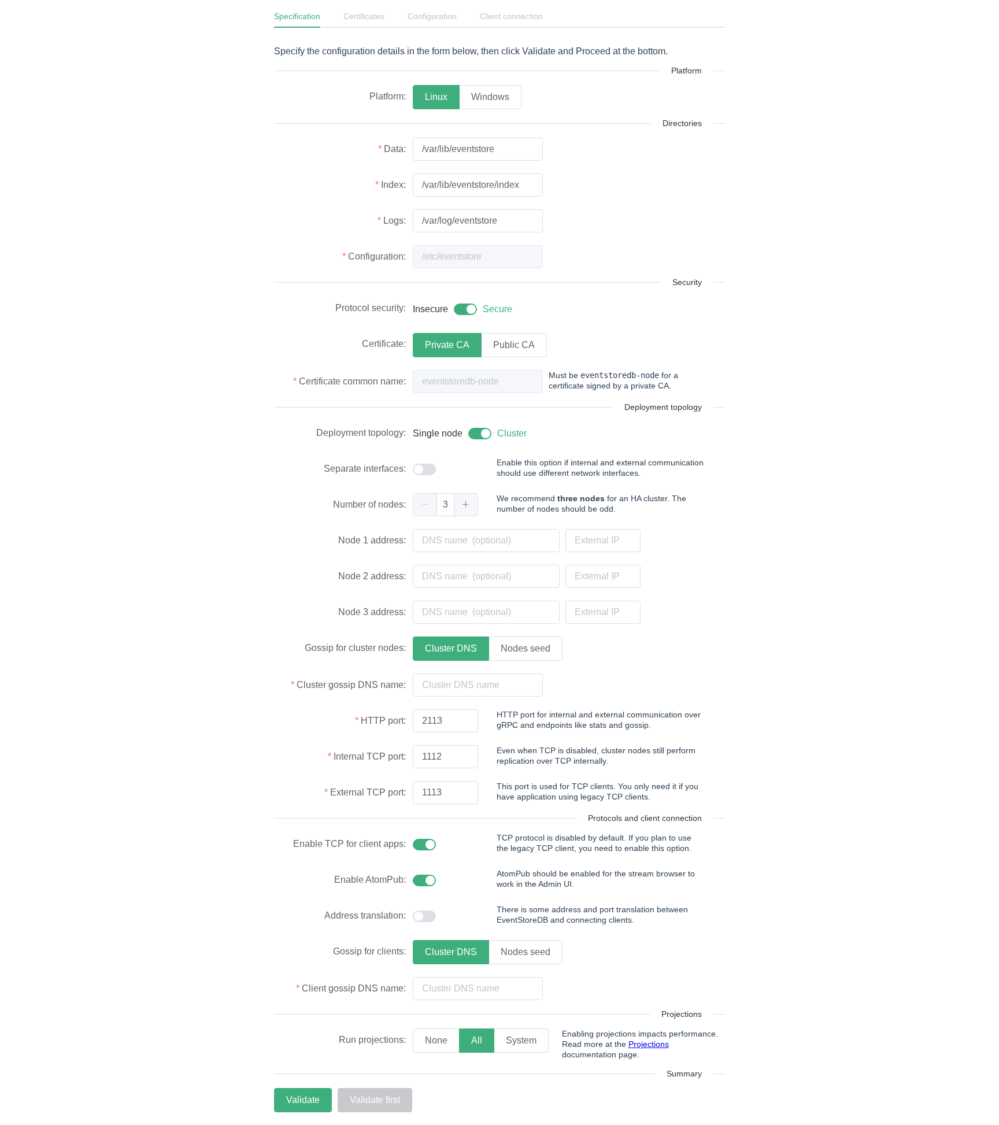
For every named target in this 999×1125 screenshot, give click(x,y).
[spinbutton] (445, 504)
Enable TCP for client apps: (349, 844)
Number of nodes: (369, 504)
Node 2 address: (372, 576)
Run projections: (372, 1040)
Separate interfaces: (365, 468)
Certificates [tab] (363, 16)
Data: (395, 149)
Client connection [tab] (511, 16)
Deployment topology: (361, 433)
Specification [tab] (297, 16)
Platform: (387, 96)
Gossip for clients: (369, 951)
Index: (393, 185)
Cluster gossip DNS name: (351, 685)
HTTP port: (383, 721)
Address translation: (365, 915)
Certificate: (384, 344)
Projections (648, 1044)
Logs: (394, 220)
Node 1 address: (372, 540)
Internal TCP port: (370, 756)
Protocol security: (370, 308)
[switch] (462, 309)
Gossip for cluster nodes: (355, 648)
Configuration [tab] (432, 16)
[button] (425, 505)
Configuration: (377, 256)
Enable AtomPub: (370, 880)
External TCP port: (368, 792)
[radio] (436, 97)
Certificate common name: (352, 381)
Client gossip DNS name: (354, 988)
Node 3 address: (372, 612)
